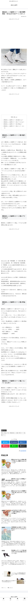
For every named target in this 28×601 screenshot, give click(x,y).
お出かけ (4, 430)
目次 (12, 117)
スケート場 (23, 432)
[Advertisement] (14, 34)
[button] (25, 307)
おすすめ (7, 432)
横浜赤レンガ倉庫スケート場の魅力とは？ (13, 119)
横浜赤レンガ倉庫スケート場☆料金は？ (13, 124)
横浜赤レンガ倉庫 (14, 432)
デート (4, 435)
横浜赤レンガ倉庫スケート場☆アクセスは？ (14, 122)
